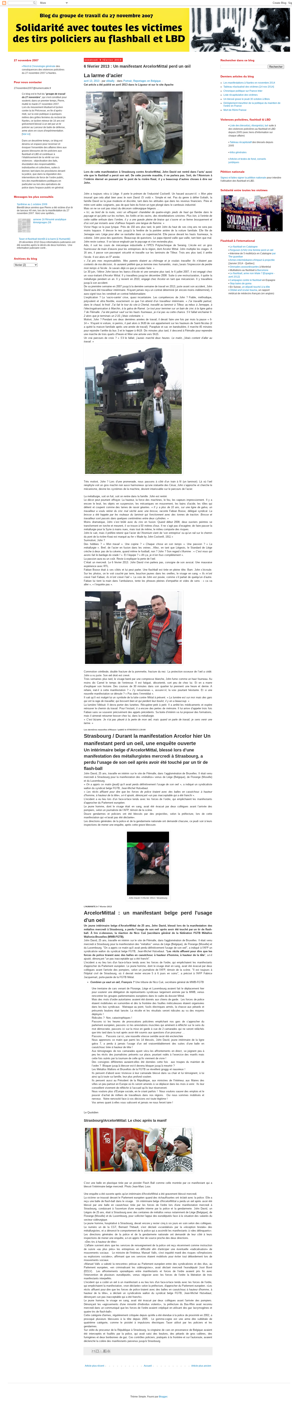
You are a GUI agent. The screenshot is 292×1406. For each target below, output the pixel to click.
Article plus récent (94, 1365)
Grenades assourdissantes (244, 266)
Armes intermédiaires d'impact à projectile (252, 260)
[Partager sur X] (101, 1351)
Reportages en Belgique (147, 80)
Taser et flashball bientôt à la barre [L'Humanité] (44, 239)
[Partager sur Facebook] (105, 1351)
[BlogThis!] (97, 1351)
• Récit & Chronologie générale (38, 66)
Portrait (127, 80)
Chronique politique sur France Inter (242, 91)
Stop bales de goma (240, 283)
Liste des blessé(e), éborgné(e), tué (249, 125)
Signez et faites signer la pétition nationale (243, 177)
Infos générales (238, 152)
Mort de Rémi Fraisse (235, 110)
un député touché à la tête (256, 286)
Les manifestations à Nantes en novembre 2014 (249, 82)
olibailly (110, 80)
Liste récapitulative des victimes (240, 95)
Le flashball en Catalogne (244, 246)
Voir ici (26, 134)
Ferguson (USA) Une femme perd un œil (251, 250)
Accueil (148, 1365)
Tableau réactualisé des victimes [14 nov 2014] (248, 86)
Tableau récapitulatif (241, 142)
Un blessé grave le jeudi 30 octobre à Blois (246, 99)
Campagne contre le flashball (246, 280)
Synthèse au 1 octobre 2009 (32, 204)
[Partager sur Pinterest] (109, 1351)
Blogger (163, 1396)
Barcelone (262, 270)
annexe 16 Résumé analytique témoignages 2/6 (49, 221)
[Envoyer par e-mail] (94, 1351)
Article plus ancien (201, 1365)
